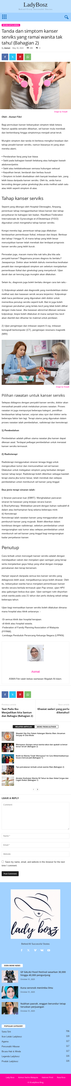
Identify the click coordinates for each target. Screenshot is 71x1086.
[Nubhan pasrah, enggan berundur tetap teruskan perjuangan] (10, 1008)
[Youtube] (49, 950)
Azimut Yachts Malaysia (28, 1077)
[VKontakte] (42, 950)
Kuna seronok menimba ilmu (36, 987)
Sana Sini (6, 1031)
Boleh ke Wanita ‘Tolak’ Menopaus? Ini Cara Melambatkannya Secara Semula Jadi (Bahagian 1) (42, 756)
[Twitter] (12, 57)
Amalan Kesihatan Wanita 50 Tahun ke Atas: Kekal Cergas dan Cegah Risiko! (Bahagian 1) (42, 779)
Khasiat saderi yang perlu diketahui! (53, 710)
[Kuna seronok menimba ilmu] (10, 992)
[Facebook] (5, 57)
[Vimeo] (36, 950)
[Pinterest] (20, 57)
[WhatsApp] (27, 57)
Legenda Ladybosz (11, 1056)
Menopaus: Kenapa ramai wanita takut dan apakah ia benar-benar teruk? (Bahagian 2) (42, 745)
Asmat (7, 48)
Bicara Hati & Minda (11, 25)
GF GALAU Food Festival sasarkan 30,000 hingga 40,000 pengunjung (43, 973)
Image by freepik (61, 112)
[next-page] (37, 789)
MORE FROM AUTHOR (46, 726)
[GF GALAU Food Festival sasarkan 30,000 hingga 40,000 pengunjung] (10, 976)
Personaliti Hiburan (11, 1046)
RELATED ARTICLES (23, 726)
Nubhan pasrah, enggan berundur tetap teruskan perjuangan (43, 1005)
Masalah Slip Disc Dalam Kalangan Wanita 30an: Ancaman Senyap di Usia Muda (40, 734)
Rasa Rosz (61, 1077)
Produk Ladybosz (10, 1061)
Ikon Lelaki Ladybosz (12, 1036)
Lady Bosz (10, 1077)
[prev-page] (33, 789)
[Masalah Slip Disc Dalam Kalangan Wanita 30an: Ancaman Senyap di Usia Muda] (8, 736)
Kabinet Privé (47, 1077)
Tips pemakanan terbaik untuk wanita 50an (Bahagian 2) (40, 767)
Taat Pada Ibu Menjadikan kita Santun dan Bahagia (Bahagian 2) (17, 712)
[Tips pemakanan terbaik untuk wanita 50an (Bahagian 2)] (8, 770)
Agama (5, 1041)
